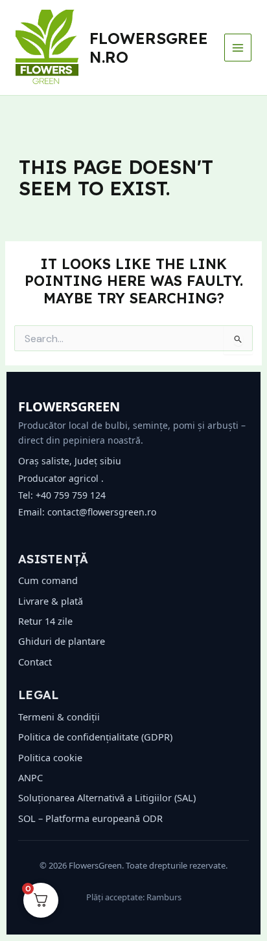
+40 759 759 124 (71, 495)
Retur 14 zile (45, 620)
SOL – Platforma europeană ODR (90, 818)
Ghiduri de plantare (61, 640)
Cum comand (48, 580)
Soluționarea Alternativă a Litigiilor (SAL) (107, 797)
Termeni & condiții (59, 716)
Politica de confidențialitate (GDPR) (95, 736)
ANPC (30, 777)
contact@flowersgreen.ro (101, 512)
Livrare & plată (50, 600)
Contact (35, 661)
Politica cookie (50, 757)
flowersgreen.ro (148, 47)
